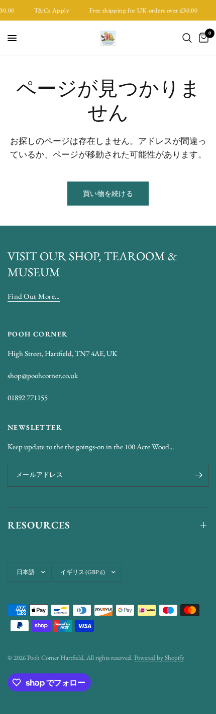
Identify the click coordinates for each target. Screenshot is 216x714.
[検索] (187, 38)
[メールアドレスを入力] (198, 475)
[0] (201, 38)
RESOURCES (39, 524)
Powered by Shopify (159, 657)
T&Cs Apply (50, 10)
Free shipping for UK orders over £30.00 (142, 10)
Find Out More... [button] (34, 296)
